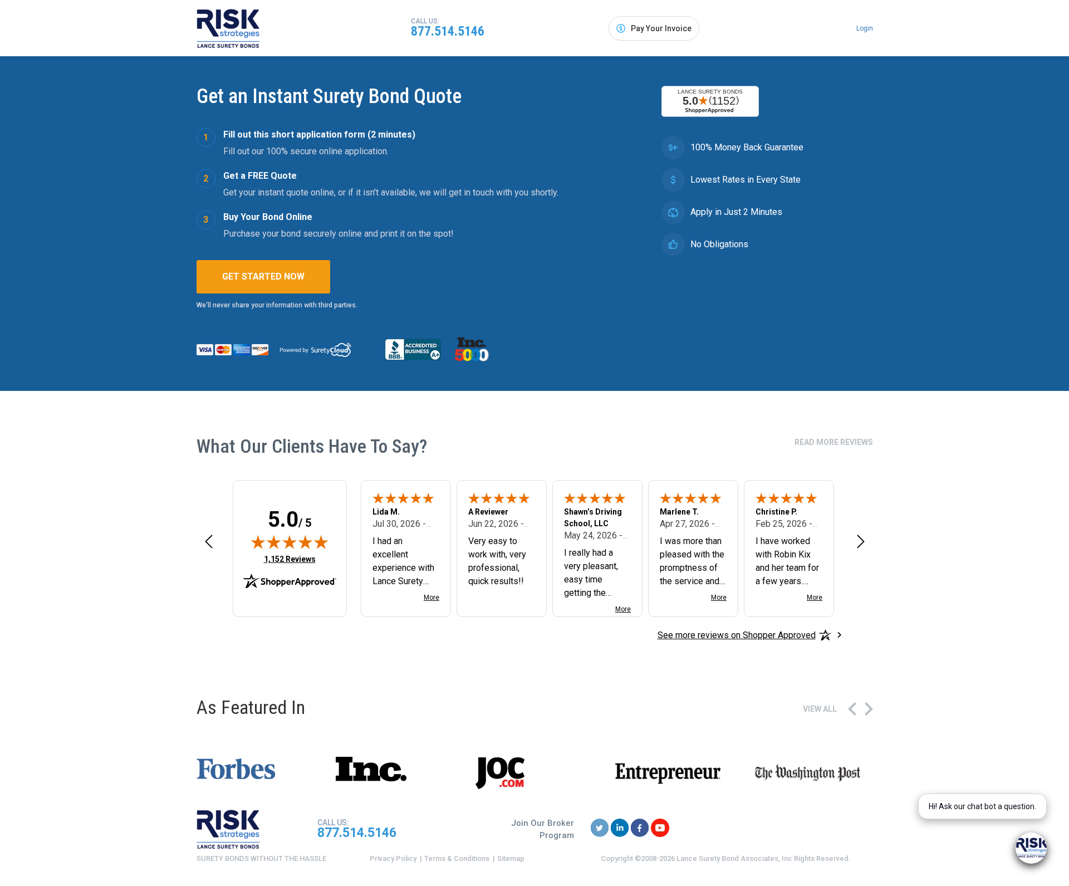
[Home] (228, 28)
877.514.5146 (447, 31)
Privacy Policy (393, 858)
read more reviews (834, 442)
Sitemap (510, 858)
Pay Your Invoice (661, 28)
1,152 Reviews (290, 559)
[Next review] (861, 541)
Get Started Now (263, 276)
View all (820, 708)
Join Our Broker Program (542, 829)
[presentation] (852, 709)
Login (864, 28)
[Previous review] (209, 541)
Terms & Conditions (456, 858)
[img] (289, 542)
